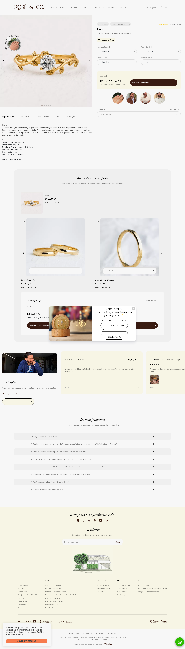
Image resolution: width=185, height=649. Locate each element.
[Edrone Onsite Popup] (92, 324)
